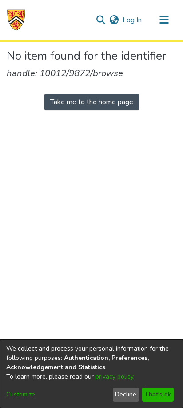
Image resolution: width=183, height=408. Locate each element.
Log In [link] (133, 20)
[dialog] (91, 373)
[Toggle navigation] (163, 20)
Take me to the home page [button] (91, 102)
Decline (125, 394)
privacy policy (114, 376)
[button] (16, 20)
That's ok (157, 394)
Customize (20, 394)
